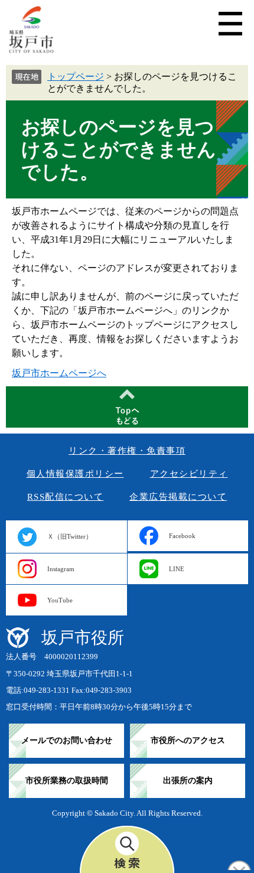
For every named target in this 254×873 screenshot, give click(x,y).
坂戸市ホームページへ (59, 373)
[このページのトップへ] (127, 407)
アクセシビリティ (189, 473)
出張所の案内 (188, 780)
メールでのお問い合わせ (66, 740)
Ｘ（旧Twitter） (69, 536)
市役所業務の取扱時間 (66, 780)
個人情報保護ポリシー (75, 473)
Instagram (60, 568)
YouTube (60, 600)
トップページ (75, 76)
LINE (176, 568)
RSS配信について (65, 496)
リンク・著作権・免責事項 (127, 450)
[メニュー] (230, 23)
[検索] (127, 849)
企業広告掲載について (178, 496)
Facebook (182, 535)
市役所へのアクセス (188, 740)
